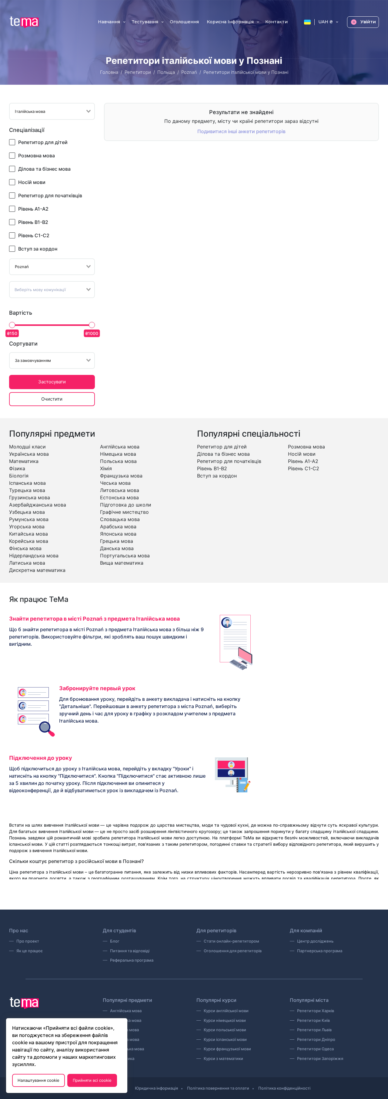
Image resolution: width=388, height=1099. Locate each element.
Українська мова (29, 454)
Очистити (51, 399)
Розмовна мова (36, 156)
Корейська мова (28, 541)
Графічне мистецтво (124, 512)
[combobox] (52, 111)
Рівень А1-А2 (33, 209)
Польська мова (118, 461)
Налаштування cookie (38, 1080)
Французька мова (121, 476)
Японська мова (118, 534)
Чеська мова (115, 483)
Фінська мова (25, 548)
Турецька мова (27, 490)
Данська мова (117, 548)
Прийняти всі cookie (92, 1080)
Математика (23, 461)
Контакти (276, 22)
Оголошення (184, 22)
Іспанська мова (27, 483)
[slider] (12, 325)
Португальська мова (125, 556)
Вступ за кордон (37, 249)
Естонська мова (119, 497)
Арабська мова (118, 526)
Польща (166, 72)
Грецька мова (116, 541)
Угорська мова (27, 526)
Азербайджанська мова (37, 505)
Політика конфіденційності (284, 1088)
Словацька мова (120, 519)
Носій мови (31, 182)
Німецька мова (118, 454)
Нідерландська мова (34, 556)
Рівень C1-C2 (33, 235)
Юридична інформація (156, 1088)
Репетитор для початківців (50, 195)
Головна (109, 72)
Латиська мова (27, 563)
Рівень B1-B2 (33, 222)
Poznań (189, 72)
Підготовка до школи (125, 505)
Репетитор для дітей (43, 142)
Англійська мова (119, 447)
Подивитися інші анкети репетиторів (241, 131)
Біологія (18, 476)
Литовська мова (119, 490)
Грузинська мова (29, 497)
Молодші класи (27, 447)
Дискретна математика (37, 570)
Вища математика (121, 563)
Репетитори (138, 72)
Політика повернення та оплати (218, 1088)
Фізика (17, 468)
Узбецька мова (27, 512)
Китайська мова (28, 534)
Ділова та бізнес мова (44, 169)
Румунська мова (28, 519)
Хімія (106, 468)
